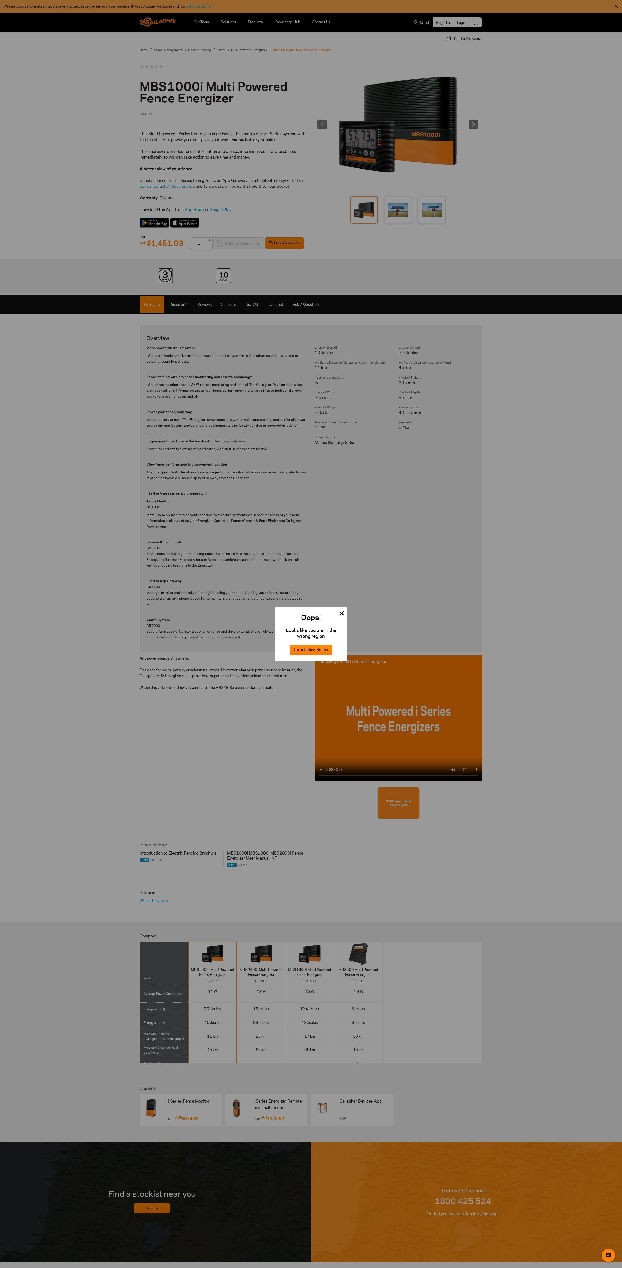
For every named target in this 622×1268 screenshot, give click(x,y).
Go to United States (311, 649)
